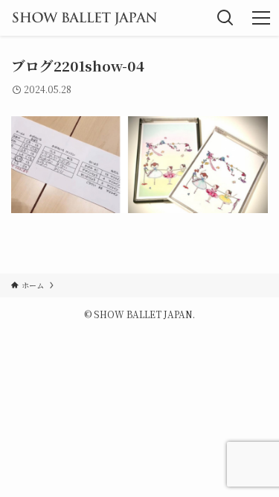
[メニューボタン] (261, 18)
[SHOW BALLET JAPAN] (84, 18)
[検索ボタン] (225, 18)
